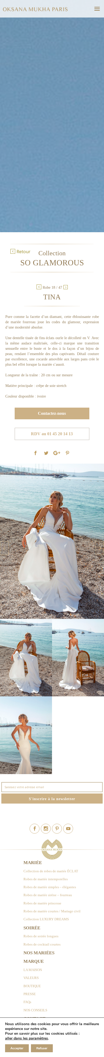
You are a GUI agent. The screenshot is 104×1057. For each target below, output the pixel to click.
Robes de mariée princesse (42, 903)
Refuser (41, 1048)
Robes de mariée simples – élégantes (49, 887)
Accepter (16, 1048)
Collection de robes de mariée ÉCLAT (50, 871)
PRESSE (29, 994)
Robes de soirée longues (40, 936)
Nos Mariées (38, 952)
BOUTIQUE (32, 986)
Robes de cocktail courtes (42, 944)
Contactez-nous (52, 413)
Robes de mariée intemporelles (45, 879)
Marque (33, 961)
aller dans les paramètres (26, 1038)
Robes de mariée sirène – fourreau (47, 895)
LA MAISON (32, 970)
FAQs (27, 1002)
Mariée (32, 862)
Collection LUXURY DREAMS (46, 919)
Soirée (31, 927)
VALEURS (31, 978)
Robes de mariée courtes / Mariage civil (52, 911)
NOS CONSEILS (35, 1010)
